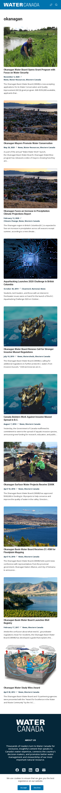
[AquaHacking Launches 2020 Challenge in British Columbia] (30, 259)
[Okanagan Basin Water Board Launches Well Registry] (30, 597)
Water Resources (17, 80)
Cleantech (26, 289)
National (36, 289)
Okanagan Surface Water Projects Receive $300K (29, 484)
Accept (23, 787)
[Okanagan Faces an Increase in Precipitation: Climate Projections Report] (30, 188)
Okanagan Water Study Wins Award (22, 687)
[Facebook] (17, 770)
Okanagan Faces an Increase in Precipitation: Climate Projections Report (27, 212)
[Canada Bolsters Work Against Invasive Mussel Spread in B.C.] (30, 394)
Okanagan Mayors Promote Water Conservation (28, 143)
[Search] (56, 5)
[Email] (44, 770)
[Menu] (51, 5)
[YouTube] (37, 770)
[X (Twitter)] (24, 770)
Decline (37, 787)
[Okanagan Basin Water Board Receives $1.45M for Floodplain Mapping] (30, 526)
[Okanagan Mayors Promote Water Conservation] (30, 120)
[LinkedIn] (30, 770)
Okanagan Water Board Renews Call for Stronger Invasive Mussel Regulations (29, 350)
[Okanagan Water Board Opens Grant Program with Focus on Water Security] (30, 47)
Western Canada (33, 80)
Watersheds (28, 356)
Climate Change (11, 221)
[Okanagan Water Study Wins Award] (30, 665)
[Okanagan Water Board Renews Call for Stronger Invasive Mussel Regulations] (30, 326)
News (6, 80)
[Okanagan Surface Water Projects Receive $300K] (30, 462)
